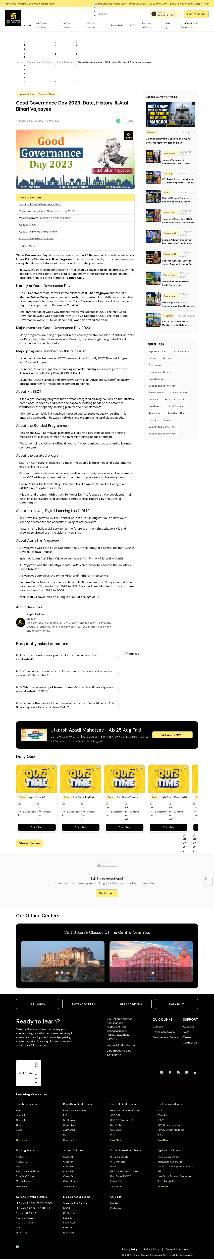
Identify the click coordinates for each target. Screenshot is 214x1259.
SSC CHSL (116, 1129)
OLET (19, 1227)
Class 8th (68, 1166)
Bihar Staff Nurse (25, 1176)
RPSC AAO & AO (166, 1181)
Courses (158, 1026)
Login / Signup (196, 14)
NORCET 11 (21, 1156)
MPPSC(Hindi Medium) (169, 1124)
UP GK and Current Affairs (124, 1171)
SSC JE (67, 1208)
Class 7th (68, 1161)
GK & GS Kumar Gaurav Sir (125, 1110)
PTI (17, 1134)
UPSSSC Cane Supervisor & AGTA (175, 1166)
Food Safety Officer (168, 1156)
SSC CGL (115, 1115)
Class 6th (68, 1156)
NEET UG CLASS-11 (26, 1222)
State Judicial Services (76, 1203)
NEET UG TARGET (25, 1217)
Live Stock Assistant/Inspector (174, 1176)
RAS (65, 1115)
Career (187, 1037)
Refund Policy (151, 1249)
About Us (188, 1026)
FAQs (186, 1032)
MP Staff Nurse (24, 1181)
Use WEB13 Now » (172, 735)
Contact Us (190, 1042)
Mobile (114, 1203)
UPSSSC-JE (69, 1212)
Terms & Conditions (177, 1249)
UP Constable (117, 1161)
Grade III (20, 1115)
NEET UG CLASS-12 (26, 1212)
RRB (18, 1166)
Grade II (20, 1120)
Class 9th (68, 1171)
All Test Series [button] (67, 25)
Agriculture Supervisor (169, 1161)
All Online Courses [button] (41, 25)
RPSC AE (67, 1227)
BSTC (19, 1129)
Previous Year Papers (165, 1037)
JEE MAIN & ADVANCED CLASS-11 (34, 1203)
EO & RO (162, 1115)
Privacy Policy (129, 1249)
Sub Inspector (71, 1120)
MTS (112, 1134)
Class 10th (68, 1176)
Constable (69, 1124)
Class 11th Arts (71, 1181)
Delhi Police (116, 1124)
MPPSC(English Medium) (170, 1129)
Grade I (20, 1124)
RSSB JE (67, 1217)
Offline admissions (164, 1032)
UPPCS (161, 1120)
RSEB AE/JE (69, 1222)
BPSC (160, 1134)
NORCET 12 (22, 1161)
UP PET (113, 1166)
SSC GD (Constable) (121, 1120)
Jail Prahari (69, 1129)
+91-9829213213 (166, 15)
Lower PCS (116, 1181)
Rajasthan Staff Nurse (28, 1171)
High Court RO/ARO (120, 1176)
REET (18, 1110)
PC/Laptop (116, 1208)
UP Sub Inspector (119, 1156)
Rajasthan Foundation (75, 1110)
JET (159, 1171)
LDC (65, 1134)
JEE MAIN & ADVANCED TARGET (33, 1208)
